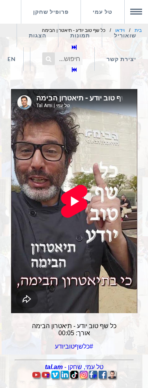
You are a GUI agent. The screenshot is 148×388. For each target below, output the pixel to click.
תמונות (80, 35)
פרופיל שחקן (51, 11)
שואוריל (125, 35)
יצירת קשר (121, 59)
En (11, 59)
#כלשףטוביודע (74, 346)
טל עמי (102, 11)
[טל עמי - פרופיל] (112, 376)
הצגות (37, 35)
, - (74, 367)
